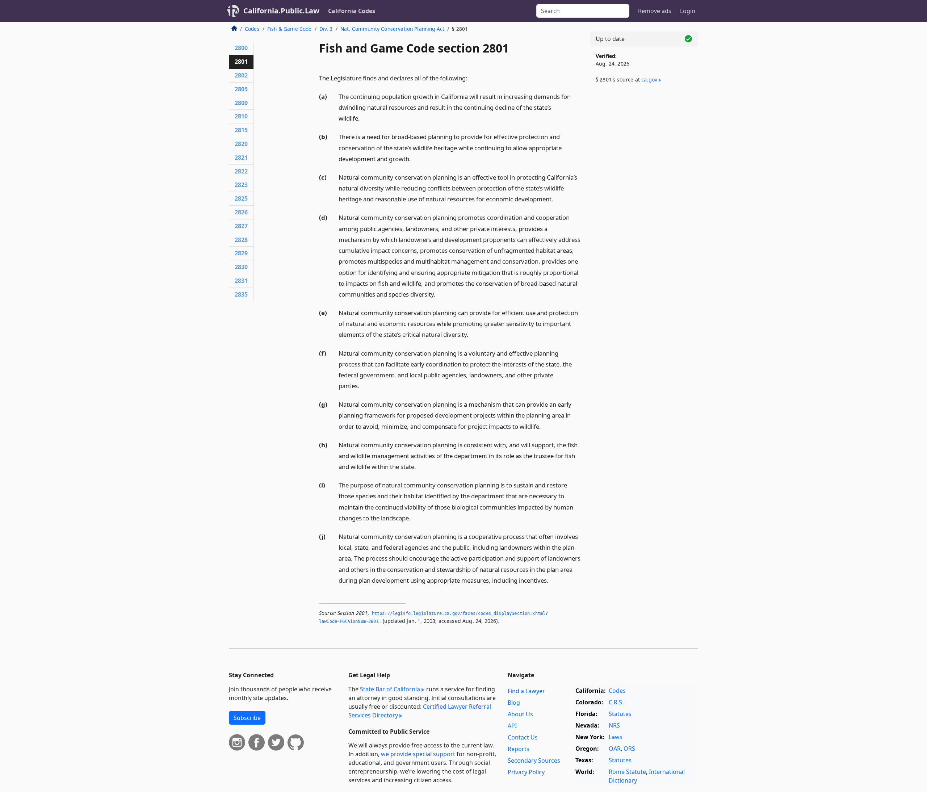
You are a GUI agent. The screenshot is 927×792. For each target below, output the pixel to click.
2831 (241, 281)
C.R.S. (616, 702)
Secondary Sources (534, 760)
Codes (252, 28)
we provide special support (418, 754)
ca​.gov (649, 79)
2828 (241, 240)
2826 (241, 212)
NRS (614, 725)
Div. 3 (326, 28)
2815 (241, 130)
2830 (241, 267)
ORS (629, 749)
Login (687, 11)
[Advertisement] (644, 209)
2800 (241, 48)
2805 (241, 89)
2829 (241, 253)
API (512, 726)
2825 (241, 198)
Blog (514, 703)
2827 (241, 226)
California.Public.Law (281, 11)
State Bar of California (390, 689)
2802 (241, 75)
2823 (241, 185)
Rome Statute (627, 772)
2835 (241, 294)
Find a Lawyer (526, 691)
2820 (241, 144)
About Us (520, 714)
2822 (241, 171)
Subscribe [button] (247, 718)
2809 (241, 103)
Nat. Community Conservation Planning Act (392, 28)
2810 (241, 116)
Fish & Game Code (289, 28)
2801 (241, 62)
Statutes (620, 714)
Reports (518, 749)
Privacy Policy (526, 772)
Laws (615, 737)
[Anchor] (471, 78)
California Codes (351, 11)
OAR (615, 749)
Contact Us (523, 737)
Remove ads (654, 11)
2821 (241, 158)
